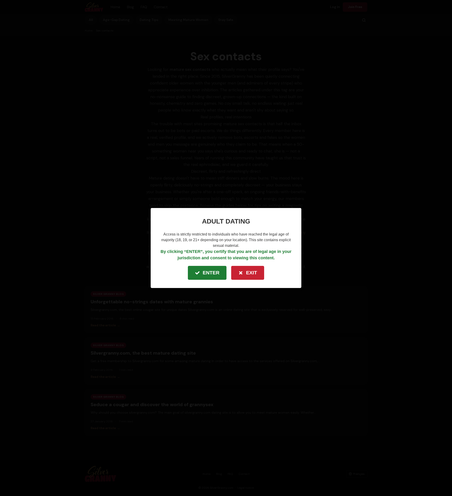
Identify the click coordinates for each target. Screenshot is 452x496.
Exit (251, 272)
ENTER (211, 272)
